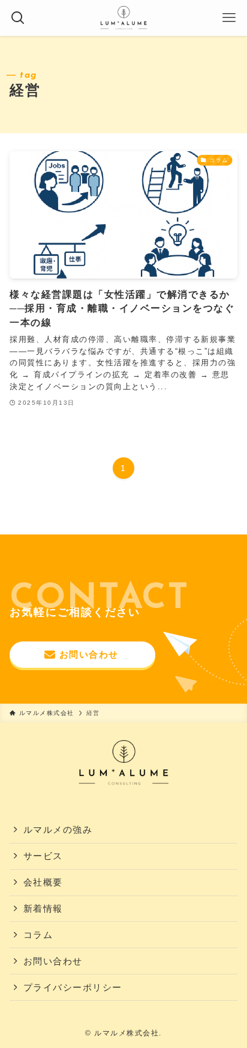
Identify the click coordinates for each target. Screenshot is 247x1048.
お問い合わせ (53, 961)
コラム (38, 935)
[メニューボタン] (229, 18)
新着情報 (43, 908)
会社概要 (43, 882)
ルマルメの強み (57, 830)
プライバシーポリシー (72, 987)
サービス (43, 856)
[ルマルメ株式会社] (123, 18)
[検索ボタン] (18, 18)
